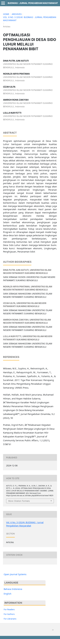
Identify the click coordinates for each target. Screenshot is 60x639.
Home (6, 14)
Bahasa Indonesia (13, 589)
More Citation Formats (19, 501)
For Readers (9, 609)
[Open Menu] (3, 3)
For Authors (9, 614)
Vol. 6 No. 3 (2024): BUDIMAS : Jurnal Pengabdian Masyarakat (29, 19)
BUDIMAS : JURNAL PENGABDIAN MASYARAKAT (33, 3)
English (7, 593)
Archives (17, 14)
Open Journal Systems (15, 574)
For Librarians (10, 618)
